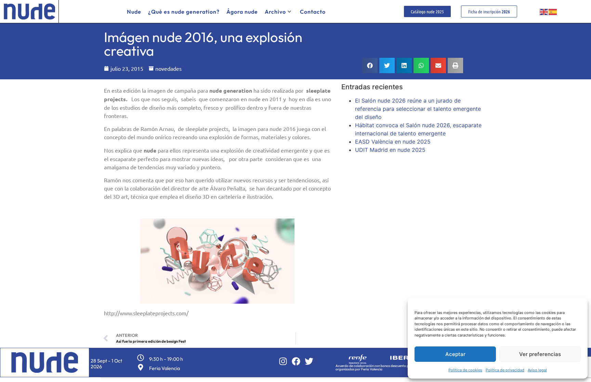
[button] (370, 65)
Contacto (313, 11)
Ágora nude (242, 11)
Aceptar (455, 354)
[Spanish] (553, 11)
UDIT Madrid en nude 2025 (390, 149)
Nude (134, 11)
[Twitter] (309, 361)
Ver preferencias (540, 354)
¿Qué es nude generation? (184, 11)
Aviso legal (537, 370)
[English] (544, 11)
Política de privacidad (505, 370)
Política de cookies (465, 370)
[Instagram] (283, 361)
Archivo (275, 11)
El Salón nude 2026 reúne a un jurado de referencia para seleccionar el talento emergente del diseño (418, 108)
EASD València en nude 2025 (393, 141)
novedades (168, 68)
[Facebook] (296, 361)
